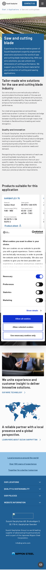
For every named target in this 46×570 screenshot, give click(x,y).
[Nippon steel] (23, 553)
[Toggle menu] (42, 3)
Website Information (15, 502)
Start (4, 9)
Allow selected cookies (23, 327)
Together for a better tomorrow (23, 470)
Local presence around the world (23, 457)
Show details (32, 310)
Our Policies (10, 495)
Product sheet (11, 225)
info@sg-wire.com (22, 543)
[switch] (39, 284)
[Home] (9, 4)
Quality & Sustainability (17, 489)
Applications (14, 9)
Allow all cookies (23, 319)
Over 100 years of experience (23, 464)
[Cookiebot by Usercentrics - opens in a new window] (32, 232)
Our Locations (11, 482)
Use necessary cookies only (23, 335)
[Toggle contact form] (40, 564)
